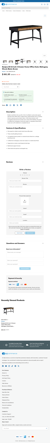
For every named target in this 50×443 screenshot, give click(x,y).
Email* (25, 214)
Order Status (5, 397)
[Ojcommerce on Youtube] (6, 365)
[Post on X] (17, 105)
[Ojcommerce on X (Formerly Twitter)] (18, 365)
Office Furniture (9, 10)
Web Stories (5, 383)
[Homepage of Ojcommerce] (9, 4)
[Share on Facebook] (6, 105)
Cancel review (20, 233)
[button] (20, 175)
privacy (27, 229)
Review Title (25, 178)
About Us (4, 373)
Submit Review (30, 233)
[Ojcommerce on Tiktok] (12, 365)
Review (25, 184)
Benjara (4, 71)
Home (3, 10)
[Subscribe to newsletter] (46, 428)
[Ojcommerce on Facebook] (3, 365)
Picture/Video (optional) (25, 195)
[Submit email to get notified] (17, 86)
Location (25, 220)
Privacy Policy (5, 375)
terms (22, 229)
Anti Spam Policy (6, 378)
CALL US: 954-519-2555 (8, 416)
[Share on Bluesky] (21, 105)
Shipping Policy (6, 400)
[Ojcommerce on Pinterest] (15, 365)
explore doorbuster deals (25, 1)
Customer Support (6, 414)
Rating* (25, 173)
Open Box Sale (5, 392)
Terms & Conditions (6, 405)
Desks (23, 10)
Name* (25, 208)
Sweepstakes (5, 407)
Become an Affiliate (7, 386)
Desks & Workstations (17, 10)
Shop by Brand (5, 394)
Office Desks (28, 10)
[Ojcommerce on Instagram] (9, 365)
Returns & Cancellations (8, 402)
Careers (4, 380)
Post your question (25, 268)
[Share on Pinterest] (13, 105)
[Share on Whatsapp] (10, 105)
